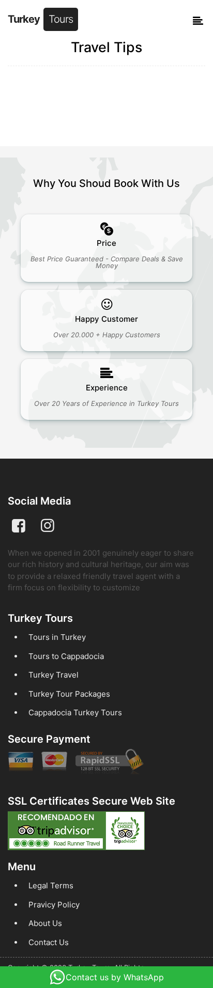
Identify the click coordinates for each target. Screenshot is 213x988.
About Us (45, 923)
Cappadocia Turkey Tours (75, 712)
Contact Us (48, 942)
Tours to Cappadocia (66, 656)
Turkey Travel (53, 675)
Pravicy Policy (54, 904)
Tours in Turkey (57, 637)
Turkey (40, 19)
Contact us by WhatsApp (115, 977)
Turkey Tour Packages (69, 694)
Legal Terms (50, 885)
